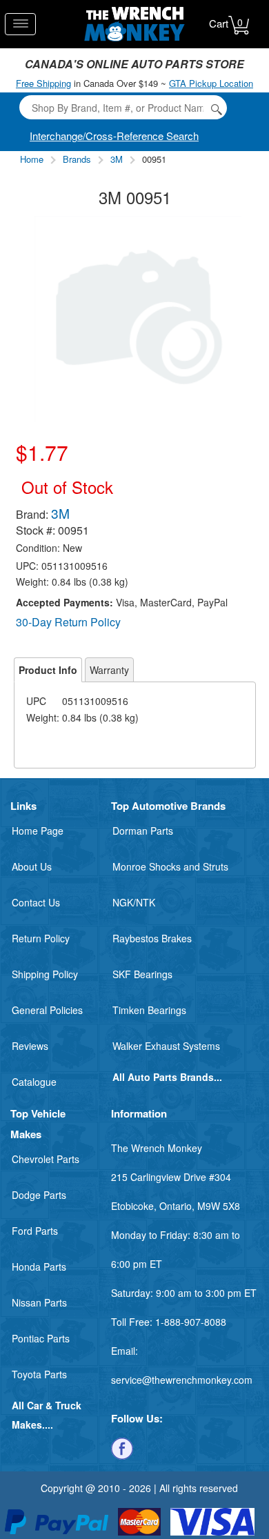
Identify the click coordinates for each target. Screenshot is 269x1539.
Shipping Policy (45, 974)
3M (116, 159)
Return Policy (41, 938)
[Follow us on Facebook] (122, 1447)
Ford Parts (35, 1231)
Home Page (37, 830)
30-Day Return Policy (68, 622)
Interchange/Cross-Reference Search (114, 135)
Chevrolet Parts (45, 1159)
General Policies (47, 1010)
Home (31, 159)
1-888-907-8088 (190, 1322)
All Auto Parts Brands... (167, 1077)
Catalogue (34, 1082)
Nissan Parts (39, 1302)
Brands (77, 159)
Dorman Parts (142, 830)
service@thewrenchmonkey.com (181, 1380)
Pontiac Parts (41, 1338)
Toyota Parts (39, 1374)
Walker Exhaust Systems (166, 1046)
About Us (32, 866)
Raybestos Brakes (152, 938)
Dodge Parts (39, 1195)
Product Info (48, 670)
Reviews (30, 1046)
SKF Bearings (142, 974)
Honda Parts (39, 1266)
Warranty (109, 670)
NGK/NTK (133, 902)
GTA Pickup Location (211, 83)
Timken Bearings (149, 1010)
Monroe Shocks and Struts (170, 866)
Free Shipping (43, 83)
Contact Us (36, 902)
